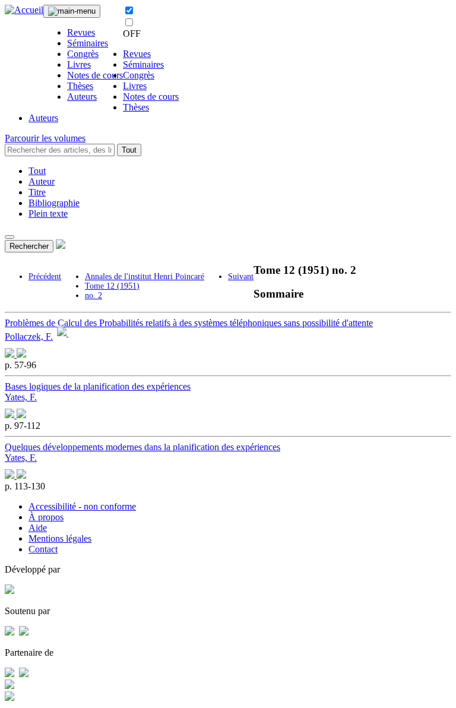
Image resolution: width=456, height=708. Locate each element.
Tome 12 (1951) (112, 286)
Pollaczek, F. (29, 336)
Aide (37, 528)
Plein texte (48, 213)
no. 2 (93, 295)
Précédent (44, 276)
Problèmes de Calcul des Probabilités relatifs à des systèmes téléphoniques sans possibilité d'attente (189, 323)
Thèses (80, 86)
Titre (37, 192)
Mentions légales (59, 538)
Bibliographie (54, 203)
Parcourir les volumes (45, 138)
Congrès (83, 54)
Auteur (41, 181)
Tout (129, 150)
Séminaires (87, 43)
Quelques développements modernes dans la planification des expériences (142, 447)
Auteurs (82, 96)
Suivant (241, 276)
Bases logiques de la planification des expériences (98, 386)
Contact (43, 549)
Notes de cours (95, 75)
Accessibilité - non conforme (82, 506)
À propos (46, 517)
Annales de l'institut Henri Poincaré (144, 276)
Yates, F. (21, 397)
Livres (79, 64)
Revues (81, 32)
